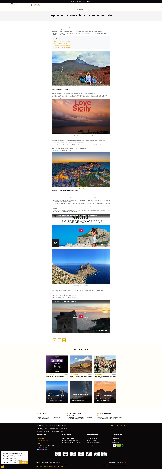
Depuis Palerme (115, 438)
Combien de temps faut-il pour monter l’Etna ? (71, 442)
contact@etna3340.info (43, 440)
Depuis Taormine (115, 440)
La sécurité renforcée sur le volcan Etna (62, 41)
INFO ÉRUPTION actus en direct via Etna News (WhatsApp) (81, 1)
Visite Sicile (138, 4)
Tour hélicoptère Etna (97, 4)
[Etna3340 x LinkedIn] (121, 426)
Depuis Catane (115, 436)
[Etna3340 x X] (117, 426)
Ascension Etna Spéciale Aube (93, 442)
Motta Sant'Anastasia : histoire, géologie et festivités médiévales (105, 377)
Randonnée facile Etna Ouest (93, 444)
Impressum (104, 465)
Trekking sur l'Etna (91, 445)
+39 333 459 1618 (36, 5)
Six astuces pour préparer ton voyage (62, 45)
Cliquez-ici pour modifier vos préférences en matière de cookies (49, 466)
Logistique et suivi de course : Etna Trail (55, 376)
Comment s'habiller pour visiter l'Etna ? (70, 440)
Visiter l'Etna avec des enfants (68, 438)
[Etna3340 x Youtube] (112, 426)
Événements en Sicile (56, 23)
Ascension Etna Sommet (92, 438)
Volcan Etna (122, 4)
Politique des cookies (122, 465)
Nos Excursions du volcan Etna (68, 436)
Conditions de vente (112, 465)
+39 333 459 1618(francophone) (41, 437)
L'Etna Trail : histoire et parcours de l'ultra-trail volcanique (81, 377)
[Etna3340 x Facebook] (114, 426)
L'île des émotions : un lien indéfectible (62, 47)
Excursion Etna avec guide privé (93, 436)
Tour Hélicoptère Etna (91, 440)
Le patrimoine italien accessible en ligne (62, 43)
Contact (150, 4)
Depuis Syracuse (115, 442)
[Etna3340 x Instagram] (124, 426)
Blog (144, 4)
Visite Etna (130, 4)
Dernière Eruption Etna (67, 444)
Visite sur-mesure (110, 4)
